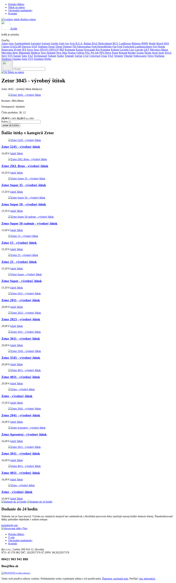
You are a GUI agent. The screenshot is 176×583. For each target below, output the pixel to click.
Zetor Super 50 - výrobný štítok (23, 204)
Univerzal (94, 55)
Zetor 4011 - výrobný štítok (20, 377)
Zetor (24, 58)
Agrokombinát (22, 43)
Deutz (51, 46)
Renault (123, 52)
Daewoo (26, 46)
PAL (87, 52)
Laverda (124, 49)
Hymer (17, 49)
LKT (146, 49)
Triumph (69, 55)
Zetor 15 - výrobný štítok (19, 243)
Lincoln (139, 49)
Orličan (80, 52)
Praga (115, 52)
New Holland (48, 52)
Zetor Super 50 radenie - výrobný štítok (29, 223)
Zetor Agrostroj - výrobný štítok (24, 434)
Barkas (87, 43)
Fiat (114, 46)
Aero (11, 43)
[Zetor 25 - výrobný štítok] (23, 255)
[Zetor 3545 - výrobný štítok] (24, 351)
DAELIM (15, 46)
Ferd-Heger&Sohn (101, 46)
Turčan (78, 55)
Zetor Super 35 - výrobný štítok (23, 185)
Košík (13, 28)
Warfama (159, 55)
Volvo (150, 55)
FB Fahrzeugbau (82, 46)
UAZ (86, 55)
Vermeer (118, 55)
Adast (4, 43)
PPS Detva (105, 52)
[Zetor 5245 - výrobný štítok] (24, 140)
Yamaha (16, 58)
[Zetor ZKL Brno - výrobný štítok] (27, 159)
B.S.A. (79, 43)
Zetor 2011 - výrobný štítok (20, 300)
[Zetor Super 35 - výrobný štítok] (26, 178)
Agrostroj (36, 43)
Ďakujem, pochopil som (115, 578)
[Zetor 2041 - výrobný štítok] (24, 408)
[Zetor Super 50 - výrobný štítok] (26, 197)
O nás (11, 537)
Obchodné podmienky (20, 10)
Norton (72, 52)
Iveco (30, 49)
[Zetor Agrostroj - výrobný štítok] (27, 427)
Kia (98, 49)
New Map (61, 52)
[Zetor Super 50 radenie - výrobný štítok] (31, 216)
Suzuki (17, 55)
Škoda (147, 52)
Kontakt (12, 13)
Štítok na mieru (16, 7)
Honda (161, 46)
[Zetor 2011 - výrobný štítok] (24, 293)
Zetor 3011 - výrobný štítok (20, 338)
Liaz (131, 49)
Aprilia (54, 43)
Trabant (52, 55)
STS (10, 55)
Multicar (35, 52)
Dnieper (67, 46)
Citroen (5, 46)
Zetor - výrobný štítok (16, 396)
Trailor (60, 55)
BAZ (95, 43)
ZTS (30, 58)
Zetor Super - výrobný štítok (21, 281)
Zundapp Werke (42, 58)
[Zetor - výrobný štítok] (21, 389)
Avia (72, 43)
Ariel (61, 43)
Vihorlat (128, 55)
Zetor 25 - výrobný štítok (19, 262)
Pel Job (95, 52)
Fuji (155, 46)
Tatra (24, 55)
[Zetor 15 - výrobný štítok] (23, 236)
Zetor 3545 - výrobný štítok (20, 357)
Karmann (70, 49)
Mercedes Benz (9, 52)
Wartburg (6, 58)
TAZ (30, 55)
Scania (140, 52)
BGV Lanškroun (122, 43)
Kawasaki (89, 49)
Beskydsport (105, 43)
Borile (152, 43)
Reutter (132, 52)
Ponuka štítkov (16, 4)
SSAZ (168, 52)
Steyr (4, 55)
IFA (24, 49)
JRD (61, 49)
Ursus (104, 55)
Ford (119, 46)
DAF (34, 46)
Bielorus (136, 43)
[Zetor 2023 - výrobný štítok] (24, 312)
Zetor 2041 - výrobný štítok (20, 415)
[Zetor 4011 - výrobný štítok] (24, 370)
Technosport (40, 55)
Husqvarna (7, 49)
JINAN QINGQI (49, 49)
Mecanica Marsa (159, 49)
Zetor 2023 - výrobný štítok (20, 319)
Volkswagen (140, 55)
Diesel (59, 46)
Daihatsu (43, 46)
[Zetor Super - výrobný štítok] (25, 274)
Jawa (36, 49)
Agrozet (45, 43)
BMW (144, 43)
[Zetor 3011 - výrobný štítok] (24, 331)
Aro (67, 43)
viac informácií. (147, 578)
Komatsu (105, 49)
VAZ (110, 55)
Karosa (80, 49)
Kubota (115, 49)
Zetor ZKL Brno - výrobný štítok (24, 166)
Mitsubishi (24, 52)
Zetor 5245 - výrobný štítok (20, 147)
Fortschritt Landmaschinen (137, 46)
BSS (166, 43)
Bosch (159, 43)
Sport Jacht (158, 52)
